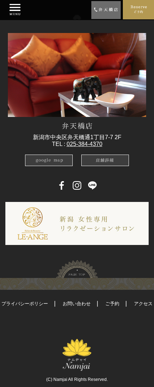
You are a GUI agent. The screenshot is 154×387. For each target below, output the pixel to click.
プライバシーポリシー (24, 303)
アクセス (143, 303)
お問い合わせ (77, 303)
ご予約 (112, 303)
